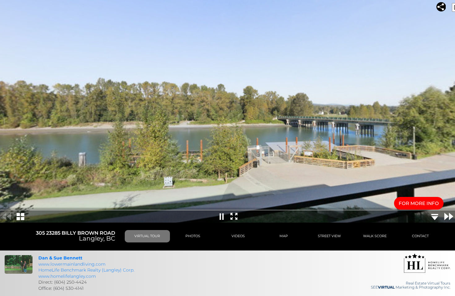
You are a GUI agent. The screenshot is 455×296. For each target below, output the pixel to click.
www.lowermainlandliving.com (72, 264)
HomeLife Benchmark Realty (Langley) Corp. (86, 270)
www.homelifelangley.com (67, 276)
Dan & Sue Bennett (60, 257)
